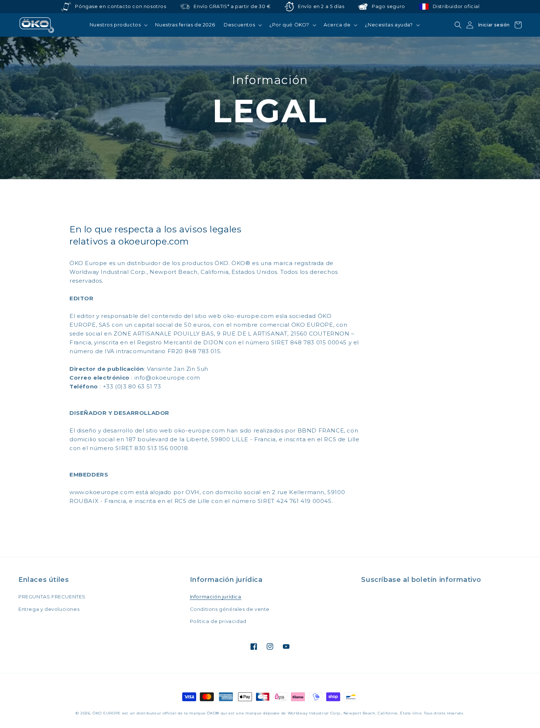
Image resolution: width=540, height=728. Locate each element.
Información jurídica (215, 597)
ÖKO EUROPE (107, 713)
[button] (118, 25)
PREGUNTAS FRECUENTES (52, 597)
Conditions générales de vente (230, 609)
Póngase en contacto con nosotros (120, 6)
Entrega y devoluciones (48, 609)
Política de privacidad (218, 621)
